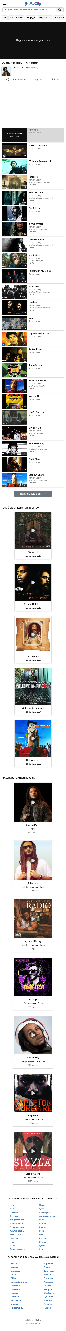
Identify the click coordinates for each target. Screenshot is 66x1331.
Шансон (19, 17)
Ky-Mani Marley (33, 941)
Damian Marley (31, 68)
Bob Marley (33, 1057)
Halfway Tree (33, 760)
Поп (4, 17)
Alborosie (33, 883)
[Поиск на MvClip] (60, 9)
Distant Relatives (33, 604)
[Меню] (4, 3)
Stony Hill (33, 552)
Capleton (33, 1115)
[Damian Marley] (6, 71)
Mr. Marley (33, 656)
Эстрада (31, 17)
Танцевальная (44, 17)
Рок (11, 17)
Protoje (33, 999)
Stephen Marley (33, 825)
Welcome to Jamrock (33, 708)
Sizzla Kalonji (33, 1173)
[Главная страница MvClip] (33, 4)
